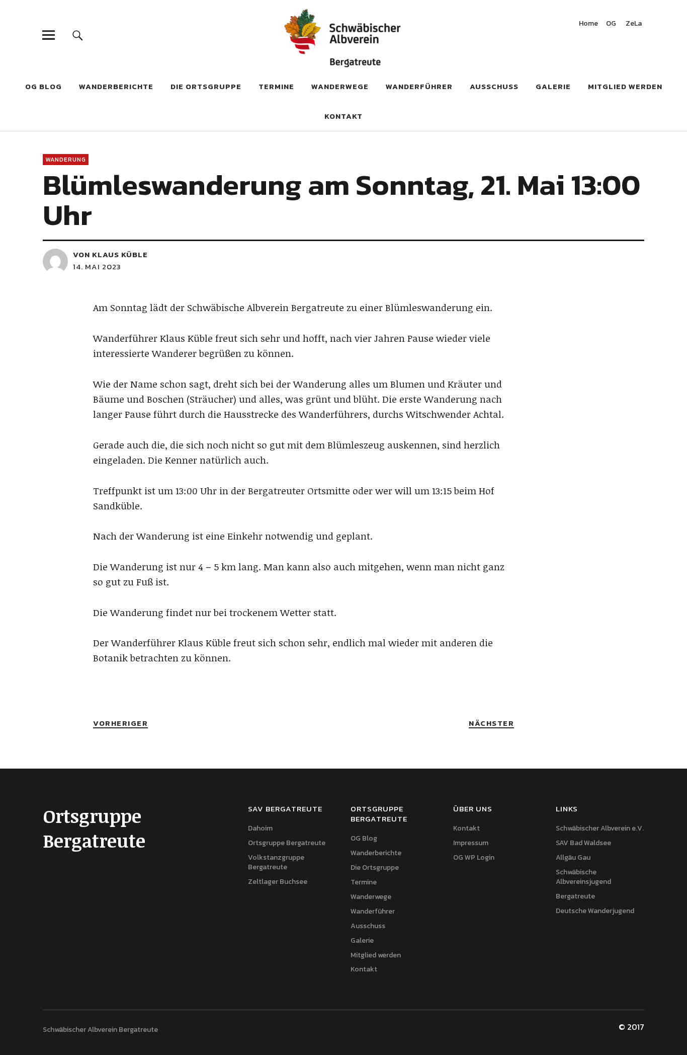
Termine (276, 86)
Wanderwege (340, 86)
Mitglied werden (625, 86)
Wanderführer (419, 86)
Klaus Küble (120, 254)
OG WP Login (473, 857)
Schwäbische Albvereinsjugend (583, 877)
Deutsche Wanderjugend (595, 911)
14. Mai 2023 (97, 266)
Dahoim (260, 828)
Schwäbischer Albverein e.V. (600, 828)
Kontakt (343, 116)
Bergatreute (575, 896)
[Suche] (77, 35)
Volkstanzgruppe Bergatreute (276, 862)
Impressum (470, 843)
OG (611, 24)
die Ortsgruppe (205, 86)
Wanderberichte (116, 86)
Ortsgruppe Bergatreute (286, 843)
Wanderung (65, 159)
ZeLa (634, 24)
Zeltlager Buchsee (277, 881)
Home (588, 24)
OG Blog (43, 86)
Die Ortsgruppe (375, 867)
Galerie (553, 86)
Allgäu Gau (573, 857)
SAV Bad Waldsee (583, 843)
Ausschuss (494, 86)
